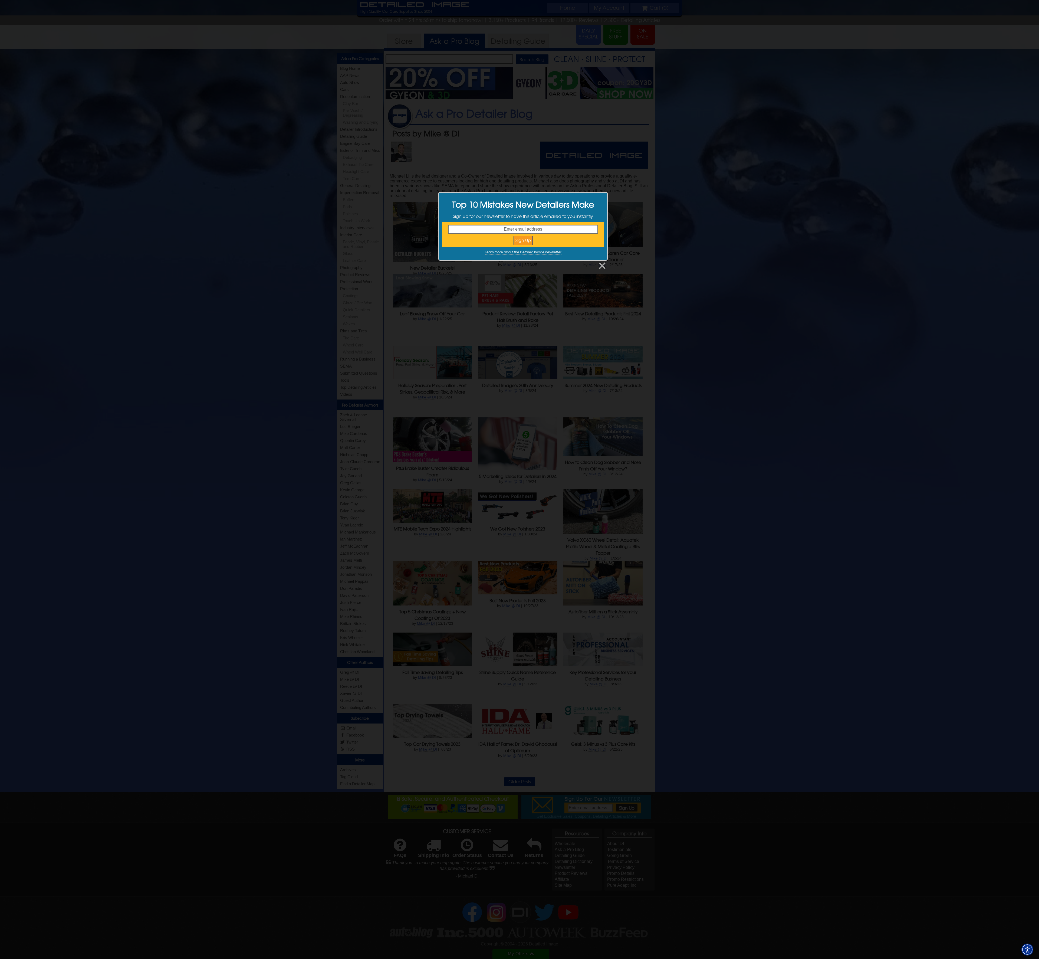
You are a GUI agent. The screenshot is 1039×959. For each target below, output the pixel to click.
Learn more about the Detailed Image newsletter (523, 252)
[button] (1027, 949)
